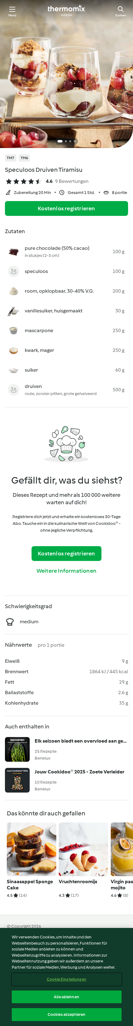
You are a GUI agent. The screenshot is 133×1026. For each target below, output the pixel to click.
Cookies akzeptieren (66, 1014)
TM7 (11, 158)
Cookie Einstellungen (66, 979)
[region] (66, 977)
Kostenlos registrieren (66, 208)
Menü (12, 15)
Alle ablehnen (66, 997)
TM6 (24, 158)
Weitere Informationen (66, 570)
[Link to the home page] (66, 11)
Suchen (120, 15)
